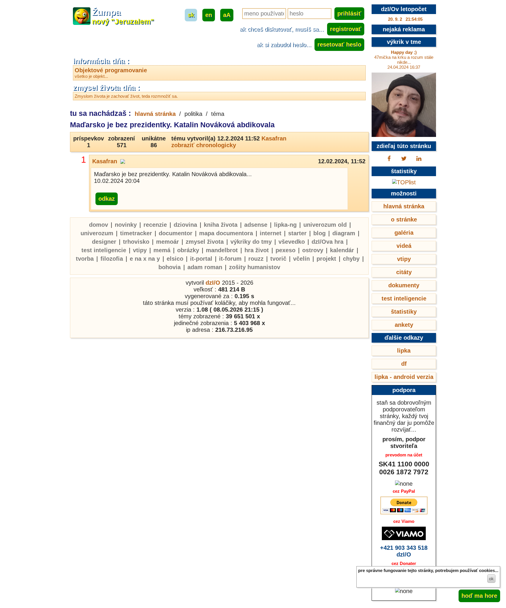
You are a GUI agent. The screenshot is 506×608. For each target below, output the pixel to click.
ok (491, 578)
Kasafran (273, 138)
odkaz (106, 198)
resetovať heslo (339, 44)
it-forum (230, 258)
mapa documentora (226, 233)
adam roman (204, 267)
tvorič (278, 258)
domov (98, 224)
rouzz (256, 258)
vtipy (140, 250)
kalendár (342, 250)
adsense (255, 224)
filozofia (111, 258)
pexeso (285, 250)
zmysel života (205, 241)
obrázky (188, 250)
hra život (257, 250)
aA (226, 15)
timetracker (136, 233)
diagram (343, 233)
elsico (175, 258)
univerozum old (325, 224)
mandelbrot (222, 250)
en (208, 15)
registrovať (345, 29)
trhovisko (136, 241)
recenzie (155, 224)
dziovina (185, 224)
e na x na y (145, 258)
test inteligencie (103, 250)
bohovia (169, 267)
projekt (326, 258)
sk (191, 15)
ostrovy (312, 250)
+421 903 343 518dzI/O (404, 551)
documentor (175, 233)
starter (297, 233)
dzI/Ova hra (327, 241)
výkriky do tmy (251, 241)
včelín (301, 258)
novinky (126, 224)
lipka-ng (285, 224)
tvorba (85, 258)
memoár (167, 241)
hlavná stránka (155, 114)
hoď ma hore (479, 595)
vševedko (291, 241)
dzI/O (213, 282)
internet (270, 233)
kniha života (220, 224)
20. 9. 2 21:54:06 (405, 19)
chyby (351, 258)
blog (319, 233)
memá (161, 250)
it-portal (201, 258)
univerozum (97, 233)
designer (104, 241)
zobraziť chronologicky (203, 145)
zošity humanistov (254, 267)
